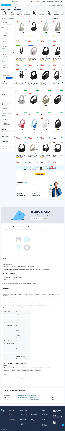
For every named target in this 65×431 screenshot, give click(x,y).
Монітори (19, 184)
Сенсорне (9, 87)
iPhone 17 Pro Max (45, 425)
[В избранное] (26, 23)
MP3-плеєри (34, 186)
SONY (4, 56)
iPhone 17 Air (44, 423)
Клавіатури (19, 191)
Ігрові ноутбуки (44, 420)
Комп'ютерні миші (35, 191)
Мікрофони (19, 186)
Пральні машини (45, 416)
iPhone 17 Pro (44, 424)
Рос (62, 1)
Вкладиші (8, 75)
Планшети (33, 193)
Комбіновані (5, 67)
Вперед (63, 13)
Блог (31, 1)
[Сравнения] (26, 25)
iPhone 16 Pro (44, 413)
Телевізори (44, 415)
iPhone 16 (43, 410)
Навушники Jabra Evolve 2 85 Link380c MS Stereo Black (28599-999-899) (29, 395)
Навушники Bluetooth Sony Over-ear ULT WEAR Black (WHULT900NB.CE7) (29, 399)
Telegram (59, 417)
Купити (25, 40)
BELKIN (4, 54)
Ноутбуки (33, 184)
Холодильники (44, 418)
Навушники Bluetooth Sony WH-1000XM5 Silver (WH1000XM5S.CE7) (28, 397)
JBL (4, 58)
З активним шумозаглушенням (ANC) (7, 121)
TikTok (61, 417)
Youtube (53, 417)
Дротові (4, 69)
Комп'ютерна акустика (36, 195)
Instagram (57, 417)
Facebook (55, 417)
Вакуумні (4, 75)
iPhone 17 (43, 421)
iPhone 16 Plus (44, 411)
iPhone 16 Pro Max (45, 414)
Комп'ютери (19, 193)
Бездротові (5, 65)
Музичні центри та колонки (22, 195)
